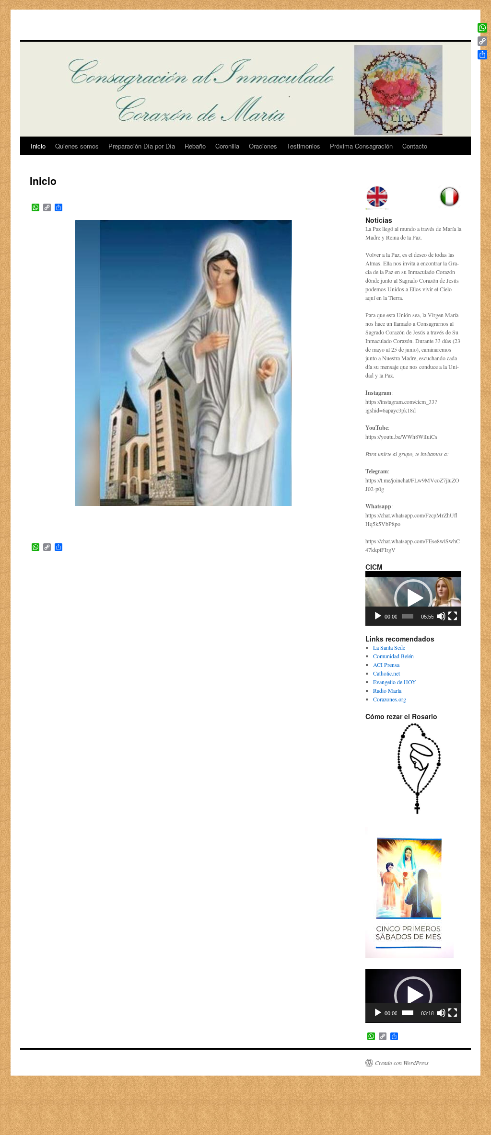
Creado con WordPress (402, 1062)
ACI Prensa (386, 664)
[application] (413, 598)
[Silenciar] (441, 616)
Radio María (387, 690)
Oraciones (263, 145)
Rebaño (195, 145)
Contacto (414, 145)
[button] (413, 598)
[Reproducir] (378, 616)
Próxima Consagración (361, 145)
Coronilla (227, 145)
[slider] (407, 616)
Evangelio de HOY (394, 682)
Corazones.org (389, 699)
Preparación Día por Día (141, 145)
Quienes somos (77, 145)
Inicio (38, 145)
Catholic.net (386, 673)
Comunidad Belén (393, 656)
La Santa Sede (389, 647)
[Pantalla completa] (452, 616)
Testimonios (303, 145)
